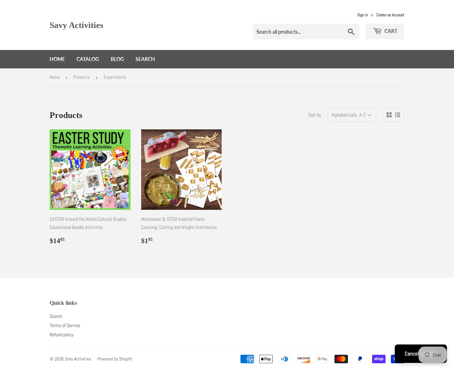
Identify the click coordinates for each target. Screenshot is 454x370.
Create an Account (390, 15)
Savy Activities (76, 25)
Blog (117, 59)
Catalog (88, 59)
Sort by (314, 115)
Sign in (362, 15)
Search (145, 59)
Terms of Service (65, 325)
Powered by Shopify (115, 359)
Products (81, 77)
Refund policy (62, 334)
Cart (390, 31)
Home (57, 59)
